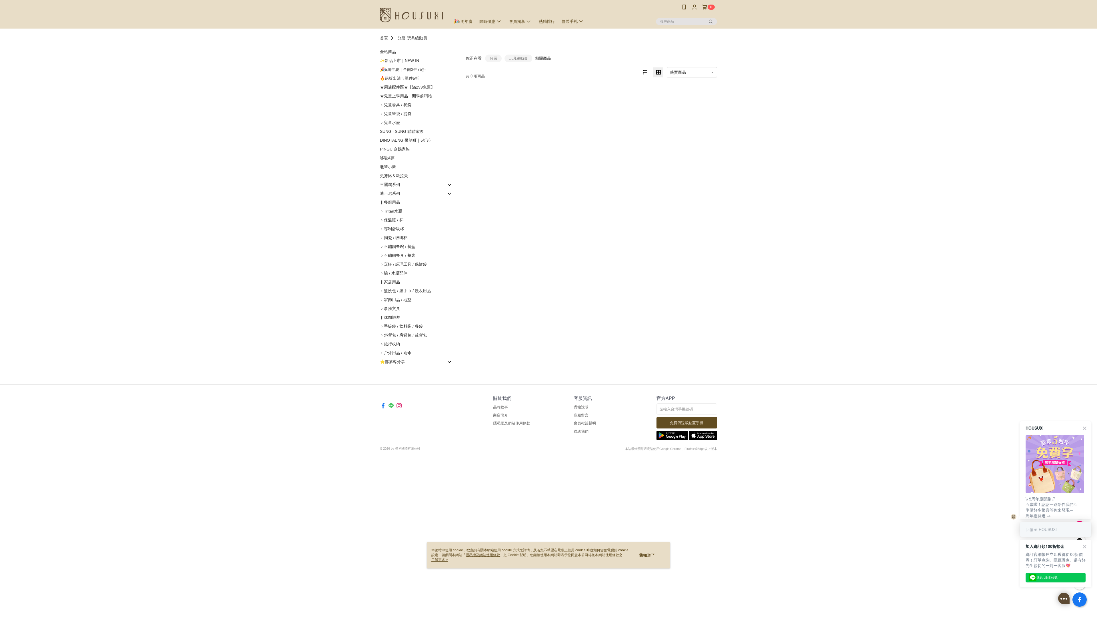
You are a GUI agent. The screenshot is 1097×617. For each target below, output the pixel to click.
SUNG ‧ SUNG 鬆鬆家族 (401, 131)
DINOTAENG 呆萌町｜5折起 (405, 140)
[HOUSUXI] (411, 15)
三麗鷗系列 (390, 184)
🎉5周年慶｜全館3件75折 (403, 69)
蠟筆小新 (388, 167)
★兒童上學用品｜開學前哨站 (406, 96)
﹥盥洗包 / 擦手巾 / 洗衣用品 (405, 291)
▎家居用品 (390, 282)
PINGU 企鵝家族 (395, 149)
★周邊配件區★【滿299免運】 (407, 87)
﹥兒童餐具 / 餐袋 (395, 105)
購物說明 (581, 407)
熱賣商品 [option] (678, 72)
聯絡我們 (581, 431)
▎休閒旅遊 (390, 317)
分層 (401, 38)
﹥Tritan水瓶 (391, 211)
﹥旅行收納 (390, 344)
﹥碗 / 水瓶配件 (393, 273)
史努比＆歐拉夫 (394, 175)
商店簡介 (500, 415)
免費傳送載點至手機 (686, 423)
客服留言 (581, 415)
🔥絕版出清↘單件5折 (399, 78)
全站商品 (388, 51)
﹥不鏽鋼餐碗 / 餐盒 (397, 246)
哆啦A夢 (387, 158)
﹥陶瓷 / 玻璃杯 (393, 237)
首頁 (384, 38)
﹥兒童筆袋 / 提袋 (395, 113)
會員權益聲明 (585, 423)
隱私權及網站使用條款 (511, 423)
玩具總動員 (417, 38)
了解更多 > (439, 560)
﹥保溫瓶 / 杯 (391, 220)
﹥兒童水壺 (390, 122)
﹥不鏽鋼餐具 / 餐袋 (397, 255)
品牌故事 (500, 407)
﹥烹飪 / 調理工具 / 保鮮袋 (403, 264)
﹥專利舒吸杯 (392, 229)
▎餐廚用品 (390, 202)
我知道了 (647, 555)
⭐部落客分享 (392, 361)
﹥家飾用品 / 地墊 (395, 299)
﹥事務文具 (390, 308)
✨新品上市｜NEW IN (399, 60)
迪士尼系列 (390, 193)
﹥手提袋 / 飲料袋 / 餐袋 (401, 326)
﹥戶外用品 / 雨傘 (395, 352)
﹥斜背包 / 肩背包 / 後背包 (403, 335)
